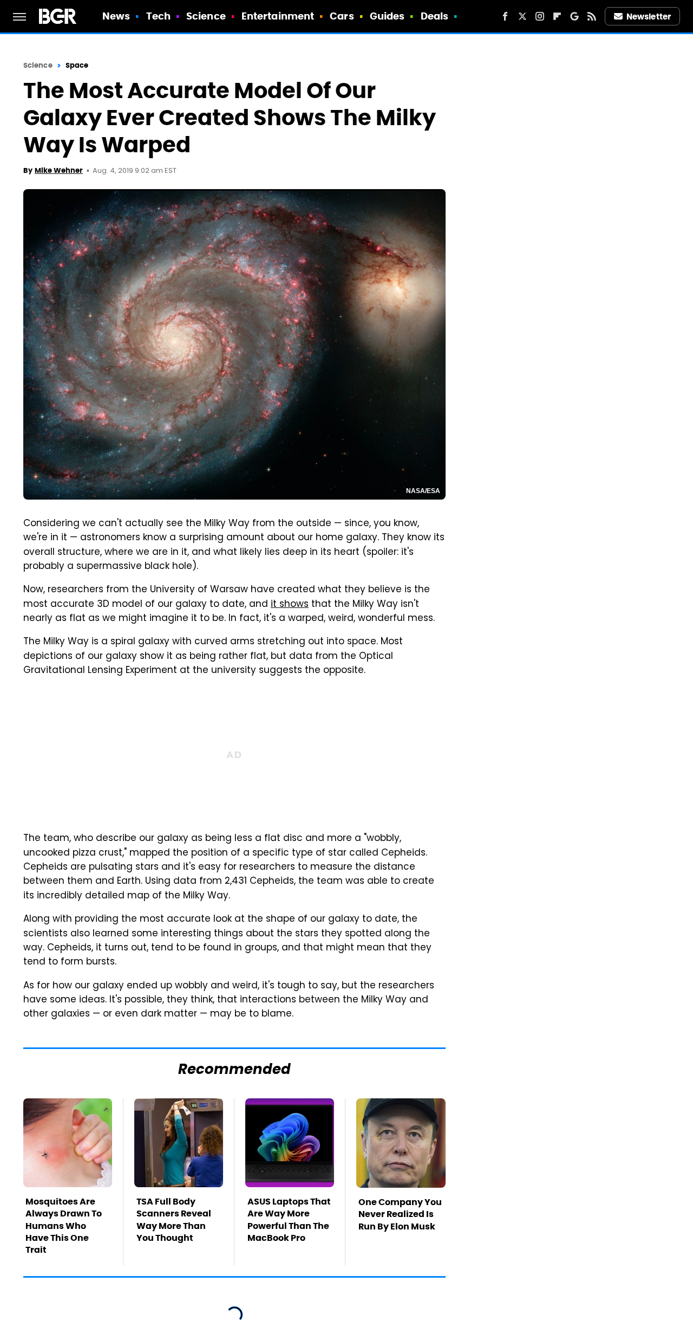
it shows (290, 604)
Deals (435, 16)
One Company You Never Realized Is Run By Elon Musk (400, 1214)
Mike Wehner (59, 170)
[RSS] (591, 16)
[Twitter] (522, 16)
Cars (342, 16)
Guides (387, 16)
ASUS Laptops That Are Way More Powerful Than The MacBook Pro (289, 1220)
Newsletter (648, 16)
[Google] (574, 16)
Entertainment (277, 16)
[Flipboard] (557, 16)
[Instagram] (539, 16)
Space (77, 65)
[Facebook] (505, 16)
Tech (158, 16)
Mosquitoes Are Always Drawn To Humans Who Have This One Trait (63, 1226)
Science (206, 16)
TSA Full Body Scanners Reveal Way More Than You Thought (173, 1220)
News (116, 16)
